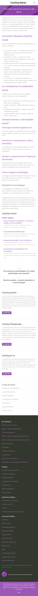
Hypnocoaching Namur (8, 407)
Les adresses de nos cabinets (10, 500)
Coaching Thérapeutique (8, 392)
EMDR (3, 549)
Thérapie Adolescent (7, 443)
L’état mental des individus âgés (14, 231)
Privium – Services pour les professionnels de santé (16, 440)
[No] (36, 589)
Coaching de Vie (6, 403)
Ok (19, 592)
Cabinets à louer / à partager (9, 458)
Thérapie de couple (7, 538)
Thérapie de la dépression (9, 542)
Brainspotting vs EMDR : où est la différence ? (18, 240)
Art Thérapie (5, 519)
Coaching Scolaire (6, 410)
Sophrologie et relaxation (8, 527)
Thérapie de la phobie (8, 531)
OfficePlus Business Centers (9, 425)
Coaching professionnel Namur (10, 399)
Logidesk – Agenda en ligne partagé (11, 429)
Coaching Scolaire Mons (8, 560)
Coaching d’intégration (8, 395)
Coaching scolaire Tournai (9, 557)
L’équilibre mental (9, 213)
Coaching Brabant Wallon (8, 553)
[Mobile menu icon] (34, 2)
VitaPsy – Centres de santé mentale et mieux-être (15, 436)
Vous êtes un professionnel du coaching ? (13, 511)
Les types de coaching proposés (10, 388)
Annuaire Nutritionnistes (8, 432)
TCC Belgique (5, 447)
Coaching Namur (6, 455)
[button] (11, 578)
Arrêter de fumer (6, 523)
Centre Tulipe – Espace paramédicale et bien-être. (15, 462)
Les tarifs (4, 508)
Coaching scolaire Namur (8, 451)
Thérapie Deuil (6, 545)
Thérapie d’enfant (6, 534)
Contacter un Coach (7, 504)
